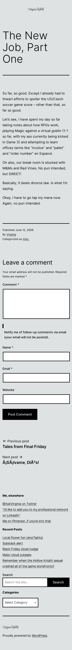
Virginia (11, 234)
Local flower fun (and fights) (23, 537)
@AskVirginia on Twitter (20, 504)
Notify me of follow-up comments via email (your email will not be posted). (35, 334)
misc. (26, 239)
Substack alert (13, 543)
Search (8, 575)
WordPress (39, 635)
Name (8, 347)
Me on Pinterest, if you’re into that (27, 521)
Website (8, 390)
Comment (11, 284)
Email (7, 368)
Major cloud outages (17, 555)
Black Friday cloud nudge (20, 549)
